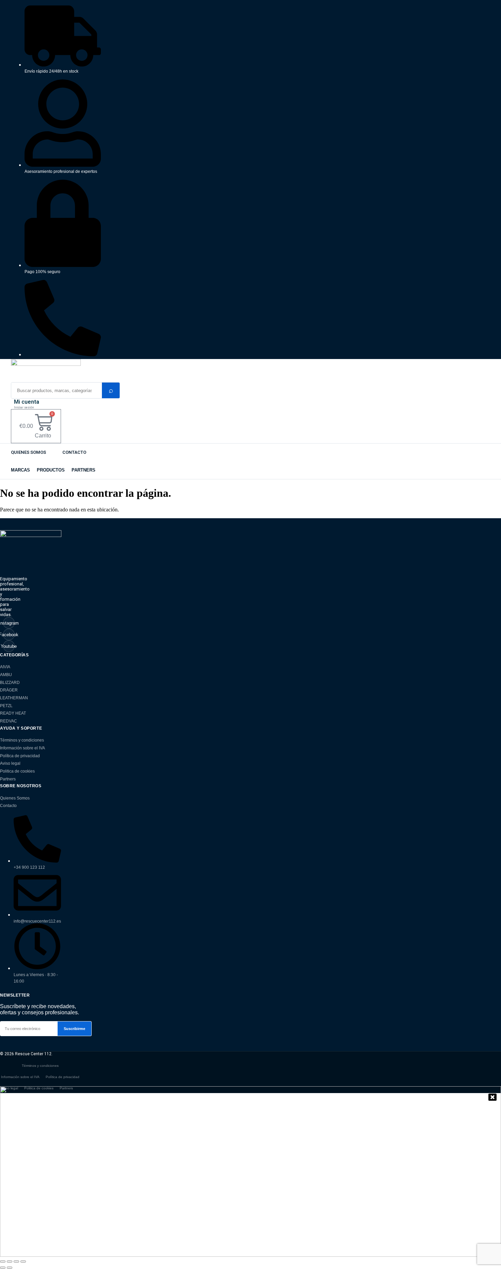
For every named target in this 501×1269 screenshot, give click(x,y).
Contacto (74, 452)
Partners (8, 779)
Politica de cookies (17, 771)
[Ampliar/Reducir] (2, 1261)
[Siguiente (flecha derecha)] (9, 1268)
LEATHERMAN (14, 698)
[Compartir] (16, 1261)
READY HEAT (13, 713)
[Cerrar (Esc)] (23, 1261)
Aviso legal (10, 763)
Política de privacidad (20, 756)
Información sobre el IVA (22, 748)
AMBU (6, 675)
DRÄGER (9, 690)
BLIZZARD (10, 683)
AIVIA (5, 667)
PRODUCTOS (51, 470)
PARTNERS (83, 470)
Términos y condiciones (22, 740)
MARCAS (20, 470)
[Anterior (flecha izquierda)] (2, 1268)
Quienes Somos (28, 452)
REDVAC (8, 721)
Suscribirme (74, 1029)
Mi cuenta (26, 402)
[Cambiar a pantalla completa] (9, 1261)
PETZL (6, 706)
